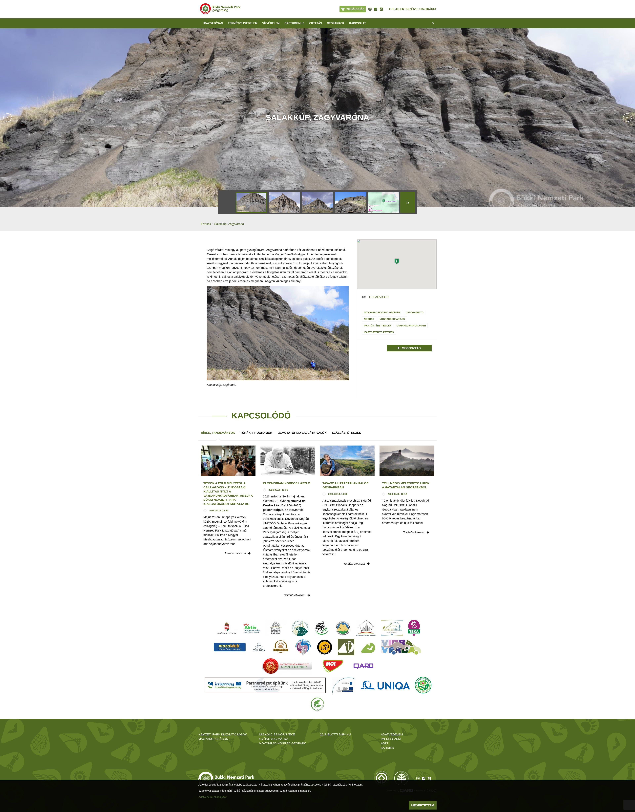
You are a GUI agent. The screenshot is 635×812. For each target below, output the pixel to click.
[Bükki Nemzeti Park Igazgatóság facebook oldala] (375, 9)
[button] (397, 261)
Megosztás (411, 348)
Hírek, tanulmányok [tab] (218, 432)
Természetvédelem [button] (242, 23)
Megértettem (422, 805)
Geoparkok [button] (335, 23)
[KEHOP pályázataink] (343, 685)
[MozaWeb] (230, 647)
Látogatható (414, 312)
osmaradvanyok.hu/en (411, 325)
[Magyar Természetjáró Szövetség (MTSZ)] (423, 685)
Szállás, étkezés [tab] (346, 432)
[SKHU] (265, 685)
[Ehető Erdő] (317, 704)
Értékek (206, 224)
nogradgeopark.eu (392, 319)
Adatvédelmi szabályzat (212, 797)
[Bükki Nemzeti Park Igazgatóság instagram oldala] (370, 9)
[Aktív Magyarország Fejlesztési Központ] (251, 628)
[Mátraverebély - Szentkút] (287, 666)
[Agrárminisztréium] (226, 628)
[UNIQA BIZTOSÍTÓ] (385, 685)
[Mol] (333, 666)
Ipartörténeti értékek (379, 332)
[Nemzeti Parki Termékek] (366, 628)
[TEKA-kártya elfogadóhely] (414, 628)
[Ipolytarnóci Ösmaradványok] (281, 647)
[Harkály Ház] (346, 647)
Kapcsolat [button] (357, 23)
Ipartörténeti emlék (377, 325)
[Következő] (627, 117)
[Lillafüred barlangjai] (367, 647)
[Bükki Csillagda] (259, 647)
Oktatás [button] (315, 23)
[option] (251, 202)
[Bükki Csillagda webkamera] (385, 7)
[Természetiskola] (392, 628)
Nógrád (369, 319)
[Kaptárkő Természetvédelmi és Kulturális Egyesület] (343, 628)
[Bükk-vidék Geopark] (303, 647)
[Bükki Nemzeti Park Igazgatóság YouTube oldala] (381, 9)
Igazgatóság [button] (213, 23)
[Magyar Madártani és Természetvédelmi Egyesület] (322, 628)
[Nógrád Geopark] (300, 628)
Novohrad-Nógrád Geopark (382, 312)
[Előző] (7, 117)
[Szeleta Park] (324, 647)
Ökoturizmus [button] (294, 23)
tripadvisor (379, 297)
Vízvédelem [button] (270, 23)
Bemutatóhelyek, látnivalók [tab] (302, 432)
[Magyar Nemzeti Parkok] (276, 628)
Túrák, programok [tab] (256, 432)
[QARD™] (363, 666)
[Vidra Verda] (401, 647)
